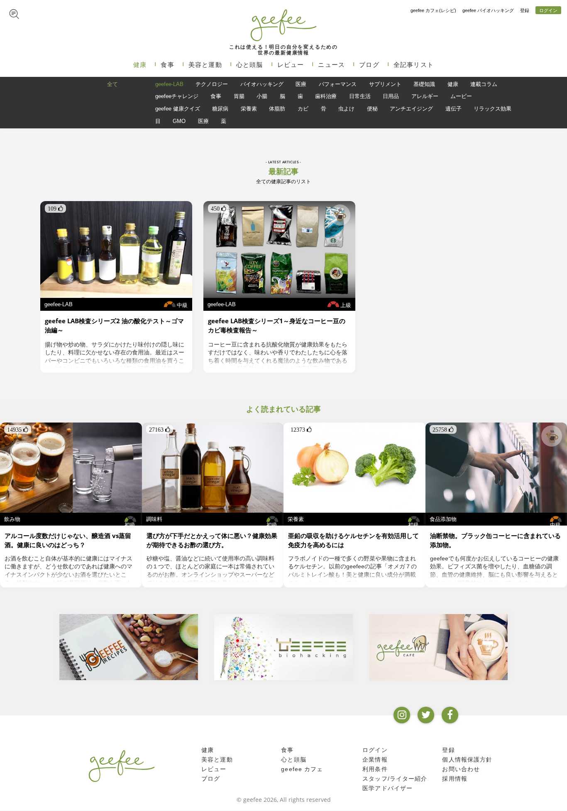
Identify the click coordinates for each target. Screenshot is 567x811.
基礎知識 (424, 84)
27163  (159, 430)
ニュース (331, 64)
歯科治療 (326, 96)
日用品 (391, 96)
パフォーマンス (338, 84)
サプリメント (385, 84)
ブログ (369, 64)
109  (55, 208)
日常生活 (360, 96)
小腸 (262, 96)
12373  (301, 430)
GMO (179, 121)
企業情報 (375, 760)
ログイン (548, 10)
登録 (524, 10)
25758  (443, 430)
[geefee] (283, 25)
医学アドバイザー (387, 788)
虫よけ (346, 109)
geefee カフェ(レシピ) (433, 10)
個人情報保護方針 (467, 760)
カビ (303, 109)
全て (112, 84)
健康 (140, 64)
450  (218, 208)
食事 (167, 64)
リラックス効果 (492, 109)
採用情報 (454, 779)
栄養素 (249, 109)
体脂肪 (277, 109)
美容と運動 (205, 64)
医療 (301, 84)
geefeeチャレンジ (176, 96)
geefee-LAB (169, 84)
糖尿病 (220, 109)
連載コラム (483, 84)
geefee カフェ (302, 769)
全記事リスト (413, 64)
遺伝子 (453, 109)
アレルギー (424, 96)
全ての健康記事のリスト (283, 181)
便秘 (372, 109)
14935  (17, 430)
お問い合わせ (461, 769)
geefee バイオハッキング (488, 10)
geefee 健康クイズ (177, 109)
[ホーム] (121, 766)
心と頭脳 (249, 64)
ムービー (461, 96)
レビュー (290, 64)
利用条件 (375, 769)
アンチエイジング (411, 109)
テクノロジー (212, 84)
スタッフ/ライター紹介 (394, 779)
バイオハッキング (262, 84)
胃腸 (239, 96)
